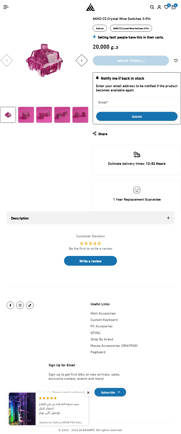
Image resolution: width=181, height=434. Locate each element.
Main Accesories (103, 312)
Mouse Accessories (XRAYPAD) (114, 345)
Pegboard (98, 351)
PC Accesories (101, 325)
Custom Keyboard (104, 319)
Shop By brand (101, 338)
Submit (137, 116)
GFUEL (95, 332)
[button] (176, 61)
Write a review (90, 260)
